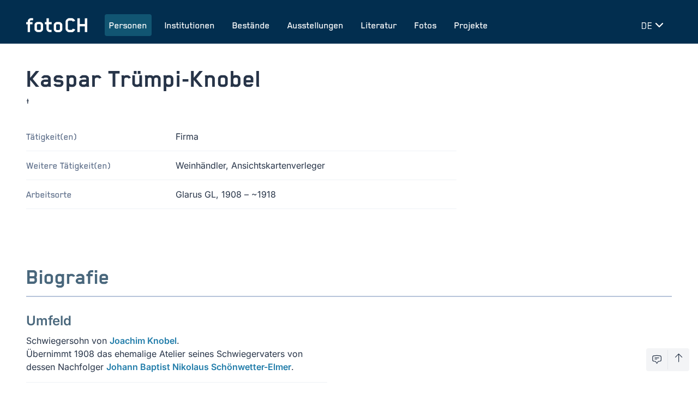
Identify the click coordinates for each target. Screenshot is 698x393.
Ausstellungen (315, 25)
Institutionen (190, 25)
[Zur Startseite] (56, 25)
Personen (128, 25)
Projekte (471, 25)
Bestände (251, 25)
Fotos (425, 25)
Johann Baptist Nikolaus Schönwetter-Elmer (198, 366)
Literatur (379, 25)
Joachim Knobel (143, 340)
